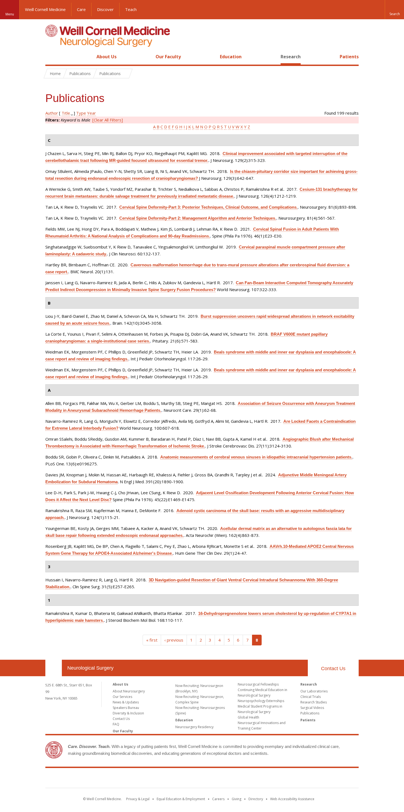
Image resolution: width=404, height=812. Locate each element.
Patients (349, 57)
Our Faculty (168, 57)
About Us (106, 57)
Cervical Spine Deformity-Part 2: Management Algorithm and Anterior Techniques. (197, 218)
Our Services (122, 696)
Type (81, 113)
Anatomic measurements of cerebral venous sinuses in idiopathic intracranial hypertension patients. (256, 457)
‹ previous (173, 640)
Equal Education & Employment (181, 799)
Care (81, 9)
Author (51, 113)
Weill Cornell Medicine (45, 9)
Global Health (248, 717)
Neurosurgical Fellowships (258, 684)
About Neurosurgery (129, 691)
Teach (131, 9)
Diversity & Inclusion (128, 713)
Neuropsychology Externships (261, 700)
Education (231, 57)
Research (291, 57)
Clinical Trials (310, 696)
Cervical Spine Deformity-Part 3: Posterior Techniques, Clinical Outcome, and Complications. (208, 207)
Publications (309, 713)
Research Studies (313, 702)
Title (66, 113)
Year (91, 113)
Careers (218, 799)
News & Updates (126, 702)
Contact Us (333, 668)
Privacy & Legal (138, 799)
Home (51, 56)
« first (151, 640)
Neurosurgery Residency (194, 727)
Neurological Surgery (90, 668)
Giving (236, 799)
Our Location (53, 668)
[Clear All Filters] (107, 120)
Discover (105, 9)
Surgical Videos (312, 707)
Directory (255, 799)
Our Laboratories (314, 691)
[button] (394, 9)
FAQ (116, 724)
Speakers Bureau (126, 707)
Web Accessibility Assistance (292, 799)
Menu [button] (9, 14)
